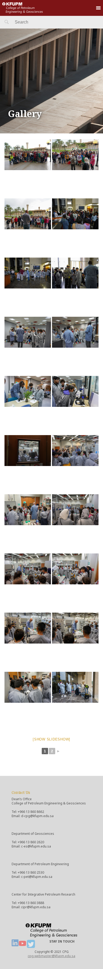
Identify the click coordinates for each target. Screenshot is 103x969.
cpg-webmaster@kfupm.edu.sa (51, 956)
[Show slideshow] (51, 739)
